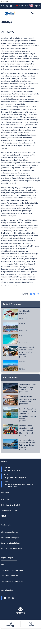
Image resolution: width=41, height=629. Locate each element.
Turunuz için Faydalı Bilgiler (12, 581)
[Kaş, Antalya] (10, 339)
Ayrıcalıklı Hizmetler (9, 576)
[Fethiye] (10, 365)
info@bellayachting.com (15, 477)
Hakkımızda (6, 499)
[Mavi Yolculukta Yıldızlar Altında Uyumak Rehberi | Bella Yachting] (10, 388)
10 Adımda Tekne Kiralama (12, 570)
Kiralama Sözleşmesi (9, 532)
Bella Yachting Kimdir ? (10, 505)
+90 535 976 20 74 (12, 470)
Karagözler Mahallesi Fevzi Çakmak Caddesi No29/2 (18, 485)
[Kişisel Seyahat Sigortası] (10, 314)
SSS (2, 565)
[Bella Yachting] (9, 13)
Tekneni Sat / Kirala (9, 510)
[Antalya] (10, 327)
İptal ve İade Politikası (10, 543)
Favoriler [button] (22, 6)
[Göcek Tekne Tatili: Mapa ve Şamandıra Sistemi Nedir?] (10, 412)
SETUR (3, 516)
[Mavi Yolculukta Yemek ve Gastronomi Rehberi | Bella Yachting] (10, 400)
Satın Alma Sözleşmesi (10, 537)
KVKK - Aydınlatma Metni (11, 548)
